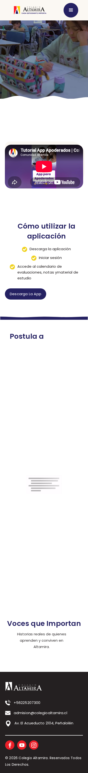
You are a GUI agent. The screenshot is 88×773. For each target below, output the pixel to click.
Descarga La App (25, 293)
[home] (29, 10)
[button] (71, 10)
